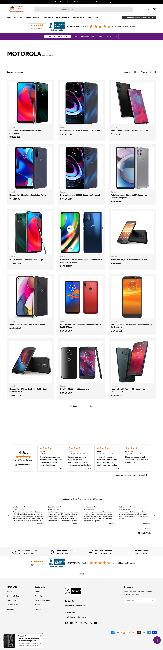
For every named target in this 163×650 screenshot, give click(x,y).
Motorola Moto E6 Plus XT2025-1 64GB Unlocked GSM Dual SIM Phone (80, 325)
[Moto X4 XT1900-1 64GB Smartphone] (81, 362)
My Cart (37, 605)
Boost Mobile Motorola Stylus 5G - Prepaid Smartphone (25, 131)
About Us (10, 609)
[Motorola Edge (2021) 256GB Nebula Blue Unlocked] (81, 103)
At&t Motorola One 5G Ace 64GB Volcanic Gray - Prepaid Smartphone (129, 196)
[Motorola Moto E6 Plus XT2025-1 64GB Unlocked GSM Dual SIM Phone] (81, 297)
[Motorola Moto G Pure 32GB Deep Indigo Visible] (30, 168)
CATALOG (18, 17)
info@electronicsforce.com (75, 617)
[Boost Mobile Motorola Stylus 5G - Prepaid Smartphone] (30, 103)
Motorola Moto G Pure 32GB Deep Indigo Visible (27, 195)
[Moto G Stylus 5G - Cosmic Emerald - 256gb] (30, 232)
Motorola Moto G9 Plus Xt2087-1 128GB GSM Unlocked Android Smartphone (81, 261)
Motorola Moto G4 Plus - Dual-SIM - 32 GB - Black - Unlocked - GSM (28, 390)
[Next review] (153, 456)
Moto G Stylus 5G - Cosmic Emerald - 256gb (26, 260)
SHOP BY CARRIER (31, 17)
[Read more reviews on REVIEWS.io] (144, 533)
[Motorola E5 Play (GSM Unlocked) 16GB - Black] (132, 232)
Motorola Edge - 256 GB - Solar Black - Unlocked (129, 130)
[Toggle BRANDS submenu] (52, 17)
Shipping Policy (13, 596)
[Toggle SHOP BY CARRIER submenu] (40, 17)
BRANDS (47, 17)
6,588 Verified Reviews (23, 460)
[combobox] (83, 9)
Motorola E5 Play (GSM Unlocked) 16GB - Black (129, 260)
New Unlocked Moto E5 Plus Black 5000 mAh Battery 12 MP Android (131, 325)
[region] (81, 515)
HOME (9, 17)
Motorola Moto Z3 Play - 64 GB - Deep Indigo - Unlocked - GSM (128, 390)
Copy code (113, 36)
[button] (154, 9)
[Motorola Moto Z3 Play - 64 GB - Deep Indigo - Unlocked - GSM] (132, 362)
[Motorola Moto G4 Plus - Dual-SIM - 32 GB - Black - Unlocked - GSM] (30, 362)
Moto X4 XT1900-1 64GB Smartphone (74, 389)
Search (10, 591)
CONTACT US (93, 17)
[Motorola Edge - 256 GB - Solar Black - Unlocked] (132, 103)
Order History (40, 596)
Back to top (81, 574)
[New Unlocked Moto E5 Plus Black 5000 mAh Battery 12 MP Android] (132, 297)
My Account (39, 591)
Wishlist (38, 609)
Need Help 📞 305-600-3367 (57, 36)
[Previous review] (9, 456)
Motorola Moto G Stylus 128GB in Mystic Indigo (27, 324)
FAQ (8, 613)
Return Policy (12, 600)
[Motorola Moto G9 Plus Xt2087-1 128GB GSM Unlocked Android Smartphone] (81, 232)
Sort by (10, 72)
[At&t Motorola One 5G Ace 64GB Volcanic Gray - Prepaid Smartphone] (132, 168)
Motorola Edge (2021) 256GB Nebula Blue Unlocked (80, 130)
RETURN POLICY (62, 17)
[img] (23, 456)
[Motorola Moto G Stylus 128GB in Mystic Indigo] (30, 297)
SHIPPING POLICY (78, 17)
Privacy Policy (12, 605)
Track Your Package (42, 600)
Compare (126, 72)
